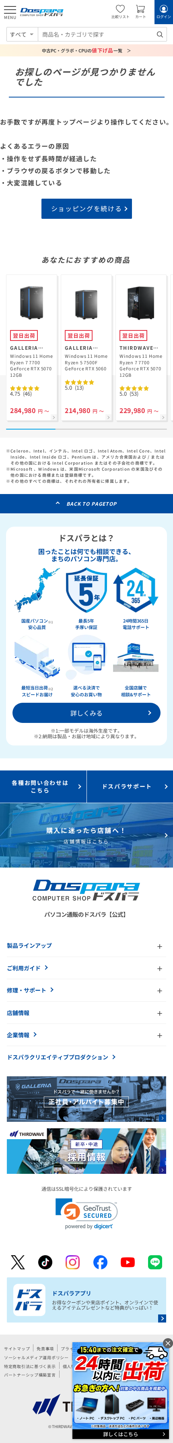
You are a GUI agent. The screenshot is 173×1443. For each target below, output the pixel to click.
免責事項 (45, 1348)
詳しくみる (86, 713)
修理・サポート (26, 990)
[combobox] (102, 34)
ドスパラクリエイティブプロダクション (57, 1057)
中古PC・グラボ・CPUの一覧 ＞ (87, 50)
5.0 (74, 387)
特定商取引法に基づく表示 (30, 1366)
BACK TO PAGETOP (91, 503)
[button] (86, 1214)
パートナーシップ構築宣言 (30, 1375)
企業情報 (18, 1035)
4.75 (21, 393)
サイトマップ (17, 1348)
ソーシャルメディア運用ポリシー (36, 1357)
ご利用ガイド (24, 968)
